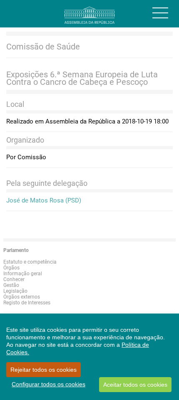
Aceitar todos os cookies (135, 384)
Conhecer (14, 279)
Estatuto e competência (30, 262)
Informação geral (22, 274)
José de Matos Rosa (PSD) (43, 200)
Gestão (11, 285)
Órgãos (11, 268)
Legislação (15, 291)
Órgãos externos (21, 297)
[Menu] (160, 12)
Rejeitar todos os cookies (43, 369)
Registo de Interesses (26, 303)
